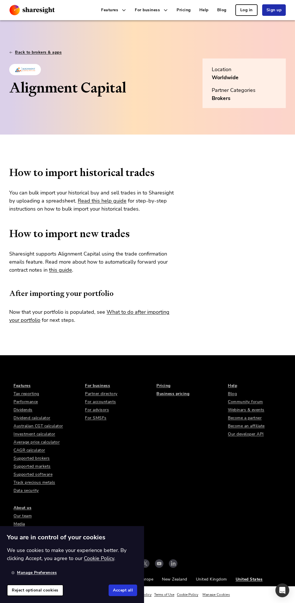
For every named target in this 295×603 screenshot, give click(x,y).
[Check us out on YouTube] (159, 563)
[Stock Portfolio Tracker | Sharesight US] (32, 10)
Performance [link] (26, 401)
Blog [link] (221, 10)
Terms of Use (164, 594)
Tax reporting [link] (26, 393)
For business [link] (97, 385)
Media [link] (19, 524)
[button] (282, 590)
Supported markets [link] (32, 466)
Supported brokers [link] (32, 458)
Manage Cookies (216, 594)
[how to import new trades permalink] (6, 234)
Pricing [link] (184, 10)
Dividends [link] (23, 410)
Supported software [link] (33, 474)
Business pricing (172, 393)
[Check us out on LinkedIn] (173, 563)
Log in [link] (246, 10)
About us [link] (22, 508)
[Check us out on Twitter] (145, 563)
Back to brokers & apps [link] (38, 52)
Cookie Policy (187, 594)
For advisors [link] (97, 410)
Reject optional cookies (35, 590)
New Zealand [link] (174, 579)
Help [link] (204, 10)
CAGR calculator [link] (29, 450)
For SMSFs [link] (96, 418)
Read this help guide (102, 200)
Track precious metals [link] (34, 482)
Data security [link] (26, 490)
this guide (60, 269)
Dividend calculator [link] (32, 418)
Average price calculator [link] (37, 442)
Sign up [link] (274, 10)
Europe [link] (146, 579)
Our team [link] (23, 516)
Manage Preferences (37, 572)
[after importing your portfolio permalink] (6, 293)
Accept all (123, 590)
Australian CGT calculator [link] (38, 426)
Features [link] (22, 385)
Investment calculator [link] (34, 434)
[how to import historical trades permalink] (6, 172)
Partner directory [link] (101, 393)
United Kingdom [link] (211, 579)
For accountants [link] (100, 401)
